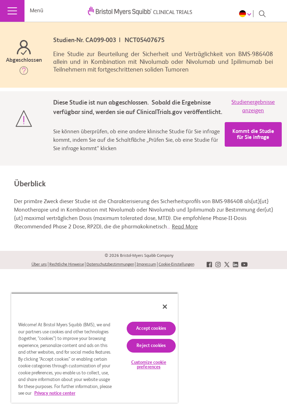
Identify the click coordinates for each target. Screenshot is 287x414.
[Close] (165, 306)
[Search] (262, 14)
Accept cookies (151, 328)
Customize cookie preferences (148, 364)
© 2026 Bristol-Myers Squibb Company (139, 256)
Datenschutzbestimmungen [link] (110, 264)
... (182, 227)
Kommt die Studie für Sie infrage (253, 134)
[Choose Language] (246, 13)
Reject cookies (151, 345)
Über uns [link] (39, 264)
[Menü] (12, 11)
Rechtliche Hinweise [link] (66, 264)
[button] (24, 72)
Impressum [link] (146, 264)
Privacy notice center (54, 393)
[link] (209, 264)
